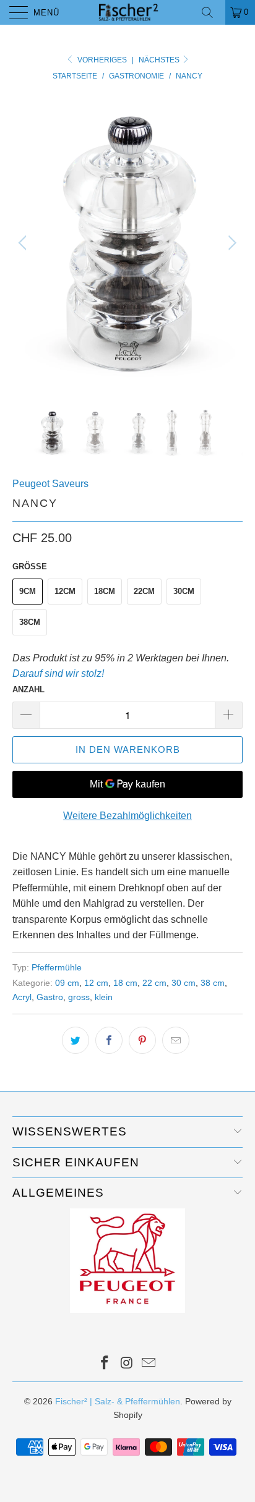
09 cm (67, 983)
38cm (29, 622)
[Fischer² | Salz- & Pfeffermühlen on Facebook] (104, 1363)
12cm (65, 591)
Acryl (22, 997)
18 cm (125, 983)
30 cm (183, 983)
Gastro (50, 997)
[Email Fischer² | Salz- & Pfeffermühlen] (149, 1363)
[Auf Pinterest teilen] (142, 1040)
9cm (27, 591)
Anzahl (28, 689)
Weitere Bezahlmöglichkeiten (127, 815)
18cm (104, 591)
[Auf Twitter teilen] (75, 1040)
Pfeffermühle (57, 967)
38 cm (213, 983)
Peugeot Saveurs (50, 483)
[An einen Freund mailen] (175, 1040)
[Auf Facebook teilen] (109, 1040)
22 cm (154, 983)
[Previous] (24, 242)
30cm (183, 591)
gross (79, 997)
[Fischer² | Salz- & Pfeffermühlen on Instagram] (127, 1363)
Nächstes (160, 60)
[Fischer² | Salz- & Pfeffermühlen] (127, 12)
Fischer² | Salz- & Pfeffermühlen (117, 1401)
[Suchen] (212, 12)
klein (104, 997)
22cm (144, 591)
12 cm (96, 983)
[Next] (230, 242)
